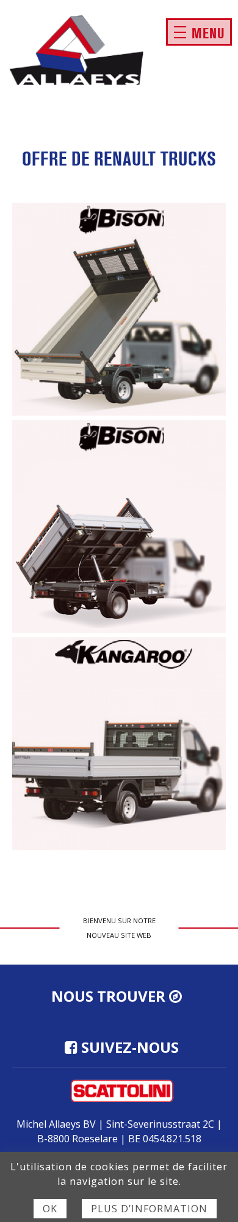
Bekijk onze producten (119, 309)
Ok (50, 1208)
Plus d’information (149, 1208)
